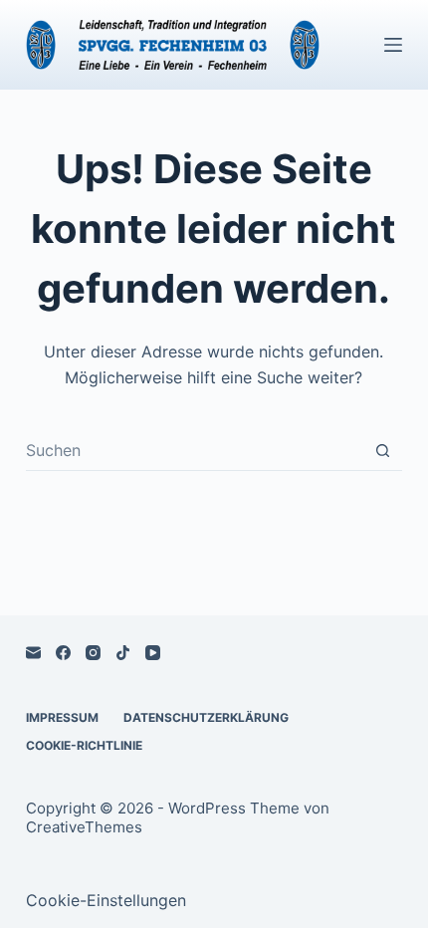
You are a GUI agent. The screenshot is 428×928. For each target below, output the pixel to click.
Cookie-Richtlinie (84, 745)
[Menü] (393, 45)
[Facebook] (63, 652)
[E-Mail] (33, 652)
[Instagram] (93, 652)
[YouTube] (152, 652)
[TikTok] (122, 652)
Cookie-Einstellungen (106, 900)
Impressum (62, 717)
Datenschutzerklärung (206, 717)
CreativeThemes (84, 826)
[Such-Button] (382, 450)
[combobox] (194, 450)
